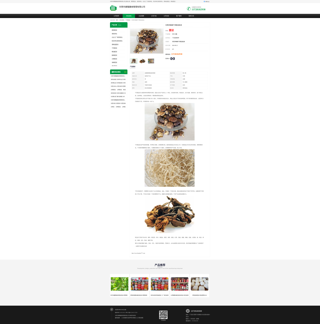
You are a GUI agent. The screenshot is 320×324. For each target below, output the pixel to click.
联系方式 (191, 16)
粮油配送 (114, 51)
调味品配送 (115, 44)
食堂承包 (114, 33)
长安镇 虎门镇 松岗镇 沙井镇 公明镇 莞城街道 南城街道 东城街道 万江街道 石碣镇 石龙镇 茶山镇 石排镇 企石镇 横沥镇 (119, 96)
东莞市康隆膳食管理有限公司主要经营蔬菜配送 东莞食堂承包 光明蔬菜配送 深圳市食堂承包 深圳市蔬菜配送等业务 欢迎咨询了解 (119, 76)
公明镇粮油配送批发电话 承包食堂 (159, 295)
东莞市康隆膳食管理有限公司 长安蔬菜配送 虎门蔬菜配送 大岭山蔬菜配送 (119, 100)
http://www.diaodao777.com (138, 253)
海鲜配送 (114, 62)
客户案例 (179, 16)
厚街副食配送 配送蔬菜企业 (179, 295)
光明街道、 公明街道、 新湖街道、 (119, 89)
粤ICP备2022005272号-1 (132, 312)
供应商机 (129, 16)
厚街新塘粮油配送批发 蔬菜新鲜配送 (119, 295)
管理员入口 (135, 317)
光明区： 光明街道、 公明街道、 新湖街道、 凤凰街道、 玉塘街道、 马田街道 (119, 106)
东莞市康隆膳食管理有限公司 (122, 315)
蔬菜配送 (114, 30)
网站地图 (140, 317)
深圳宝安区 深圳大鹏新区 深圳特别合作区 (119, 93)
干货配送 (128, 20)
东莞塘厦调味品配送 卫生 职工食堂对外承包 (201, 295)
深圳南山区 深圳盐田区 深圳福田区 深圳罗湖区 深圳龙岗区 (119, 83)
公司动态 (166, 16)
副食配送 (114, 55)
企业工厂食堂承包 (117, 37)
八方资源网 (124, 317)
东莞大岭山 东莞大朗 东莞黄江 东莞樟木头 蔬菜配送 (119, 86)
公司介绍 (153, 16)
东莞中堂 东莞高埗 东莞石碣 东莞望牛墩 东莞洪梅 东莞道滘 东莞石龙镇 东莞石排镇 (119, 103)
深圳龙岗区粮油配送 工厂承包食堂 (139, 295)
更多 (125, 72)
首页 (117, 20)
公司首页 (116, 16)
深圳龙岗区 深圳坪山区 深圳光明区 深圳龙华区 (119, 79)
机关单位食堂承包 (117, 41)
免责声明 (129, 317)
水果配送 (114, 59)
